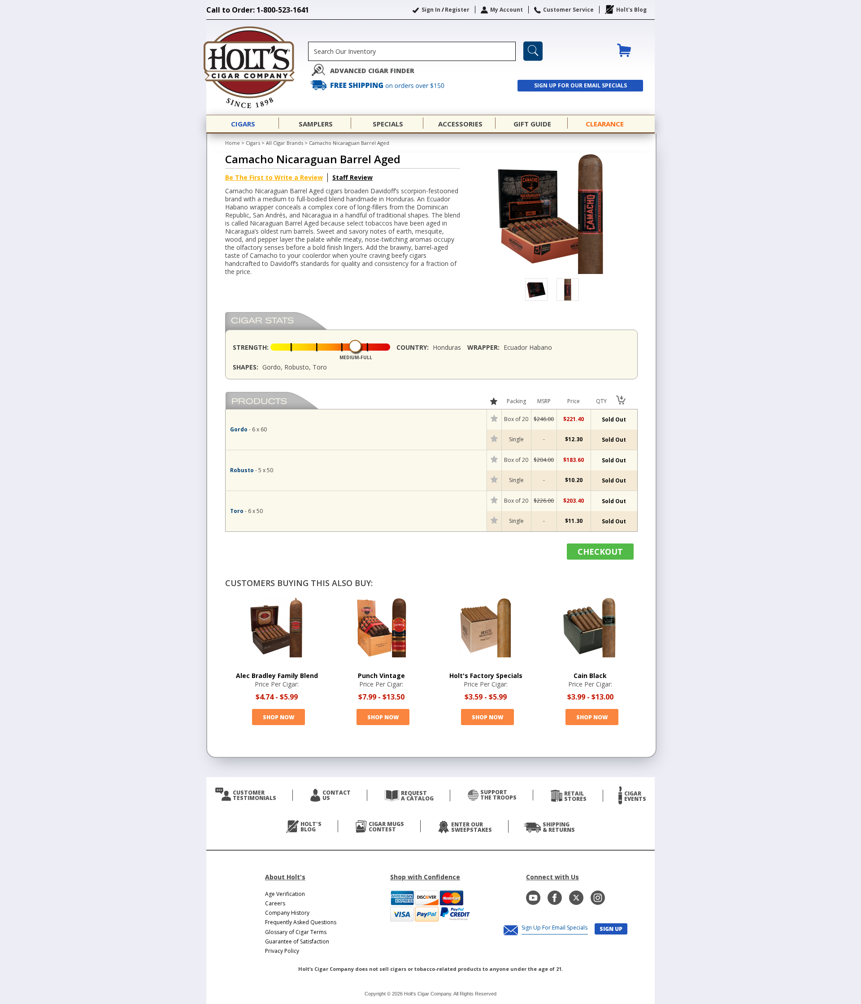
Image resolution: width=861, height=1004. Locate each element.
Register (457, 9)
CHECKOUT (600, 551)
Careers (275, 903)
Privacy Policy (282, 951)
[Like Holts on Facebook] (555, 898)
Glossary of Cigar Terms (295, 932)
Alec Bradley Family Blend (277, 675)
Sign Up (611, 929)
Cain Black (590, 675)
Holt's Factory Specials (485, 675)
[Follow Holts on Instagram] (598, 898)
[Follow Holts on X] (576, 898)
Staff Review (352, 177)
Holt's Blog (631, 9)
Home (232, 142)
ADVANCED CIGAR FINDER (372, 70)
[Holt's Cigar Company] (257, 67)
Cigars (253, 142)
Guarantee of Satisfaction (297, 941)
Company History (287, 913)
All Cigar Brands (284, 142)
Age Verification (285, 894)
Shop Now (278, 717)
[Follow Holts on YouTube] (533, 898)
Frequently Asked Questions (300, 922)
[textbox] (412, 51)
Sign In (431, 9)
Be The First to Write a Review (274, 177)
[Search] (533, 51)
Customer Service (568, 9)
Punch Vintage (381, 675)
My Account (506, 9)
